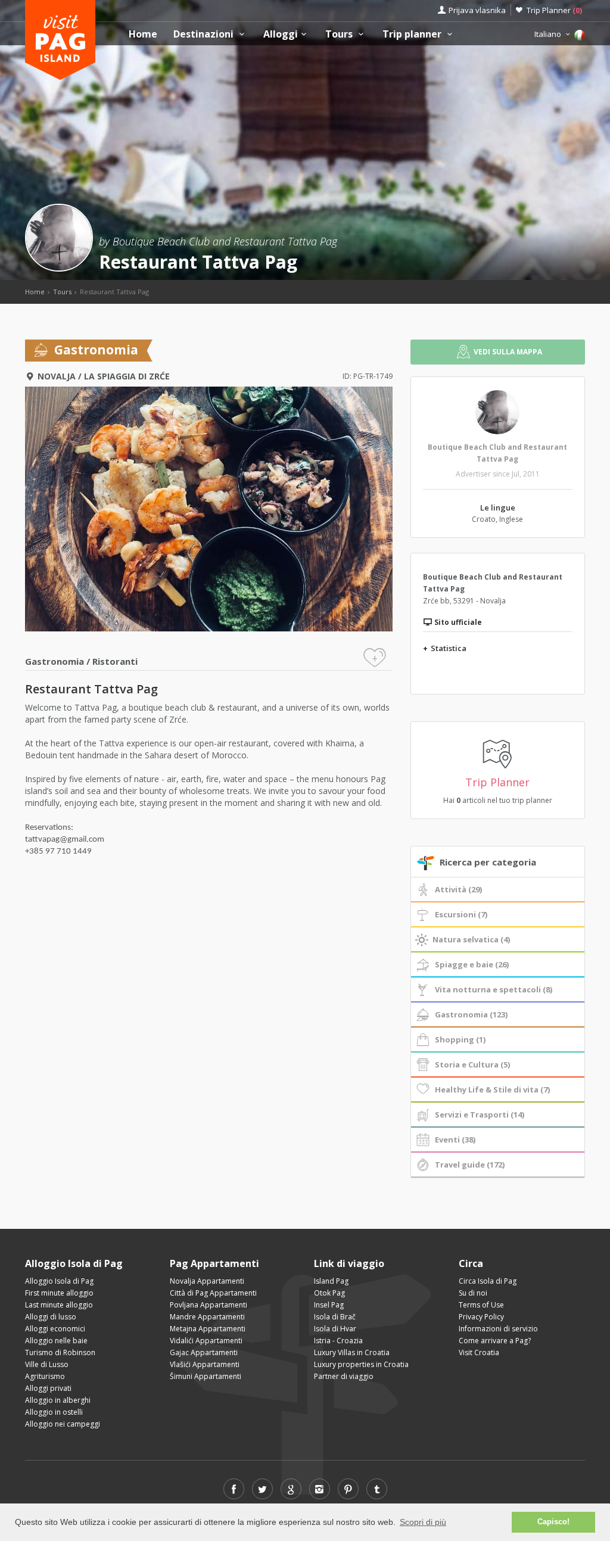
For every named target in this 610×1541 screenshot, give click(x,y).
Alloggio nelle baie (56, 1340)
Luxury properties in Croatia (361, 1364)
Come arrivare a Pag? (495, 1340)
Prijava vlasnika (477, 10)
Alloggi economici (55, 1329)
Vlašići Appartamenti (204, 1364)
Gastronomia (54, 661)
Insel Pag (329, 1305)
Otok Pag (329, 1293)
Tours (340, 34)
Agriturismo (45, 1376)
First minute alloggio (59, 1293)
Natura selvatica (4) (471, 939)
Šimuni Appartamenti (205, 1376)
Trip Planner (554, 10)
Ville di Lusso (47, 1364)
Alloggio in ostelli (54, 1412)
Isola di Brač (335, 1317)
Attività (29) (458, 889)
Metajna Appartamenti (207, 1329)
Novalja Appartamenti (207, 1281)
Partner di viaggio (344, 1376)
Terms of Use (481, 1305)
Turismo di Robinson (60, 1352)
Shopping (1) (460, 1039)
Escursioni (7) (461, 914)
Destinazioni (204, 34)
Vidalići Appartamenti (206, 1340)
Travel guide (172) (470, 1164)
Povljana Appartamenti (208, 1305)
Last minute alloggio (59, 1305)
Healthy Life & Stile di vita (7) (492, 1089)
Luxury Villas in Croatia (352, 1352)
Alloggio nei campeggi (62, 1424)
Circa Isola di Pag (487, 1281)
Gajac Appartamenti (204, 1352)
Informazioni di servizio (498, 1329)
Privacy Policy (481, 1317)
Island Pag (331, 1281)
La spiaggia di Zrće (127, 376)
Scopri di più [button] (423, 1522)
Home (143, 34)
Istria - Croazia (338, 1340)
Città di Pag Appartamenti (213, 1293)
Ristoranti (115, 661)
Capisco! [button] (553, 1522)
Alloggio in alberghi (58, 1400)
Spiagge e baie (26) (472, 964)
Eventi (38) (455, 1139)
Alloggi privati (48, 1388)
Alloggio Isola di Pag (59, 1281)
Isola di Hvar (335, 1329)
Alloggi (280, 34)
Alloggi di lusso (50, 1317)
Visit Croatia (479, 1352)
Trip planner (413, 34)
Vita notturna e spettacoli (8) (493, 989)
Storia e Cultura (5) (472, 1064)
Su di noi (473, 1293)
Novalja (57, 376)
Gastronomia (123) (471, 1014)
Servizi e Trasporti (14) (479, 1114)
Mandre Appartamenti (207, 1317)
